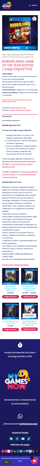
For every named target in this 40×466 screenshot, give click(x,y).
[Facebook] (11, 438)
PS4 (22, 54)
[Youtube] (23, 438)
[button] (34, 18)
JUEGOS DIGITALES (13, 54)
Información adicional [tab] (11, 121)
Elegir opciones (10, 297)
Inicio (4, 54)
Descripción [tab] (7, 116)
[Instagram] (17, 438)
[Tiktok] (28, 438)
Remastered (20, 110)
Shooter (28, 110)
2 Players (12, 110)
